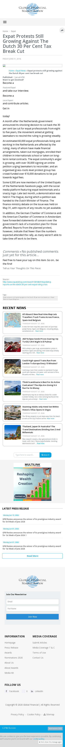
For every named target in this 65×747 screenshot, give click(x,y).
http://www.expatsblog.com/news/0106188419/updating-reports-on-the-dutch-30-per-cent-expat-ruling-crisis (27, 283)
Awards (8, 652)
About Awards (11, 667)
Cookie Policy (33, 714)
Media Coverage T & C (43, 647)
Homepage (10, 642)
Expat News (21, 70)
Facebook (14, 691)
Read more (39, 331)
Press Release (11, 647)
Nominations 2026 (14, 657)
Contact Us (37, 657)
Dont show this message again (51, 742)
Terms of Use (39, 652)
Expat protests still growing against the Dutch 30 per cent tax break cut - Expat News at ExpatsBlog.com (28, 298)
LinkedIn (38, 691)
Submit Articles (39, 642)
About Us (9, 662)
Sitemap (50, 714)
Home (11, 70)
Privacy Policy (17, 714)
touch (5, 113)
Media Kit (9, 672)
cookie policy (38, 739)
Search (46, 455)
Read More (32, 555)
